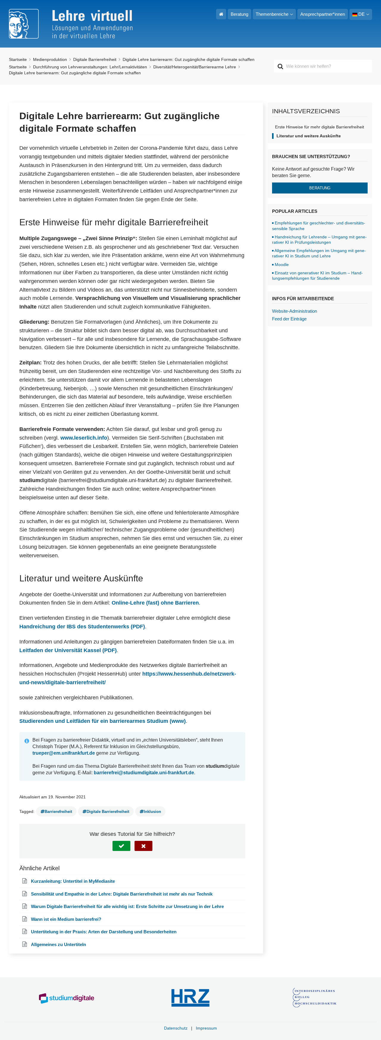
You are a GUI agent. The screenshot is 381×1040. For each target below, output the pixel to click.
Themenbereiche (272, 14)
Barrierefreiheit (58, 811)
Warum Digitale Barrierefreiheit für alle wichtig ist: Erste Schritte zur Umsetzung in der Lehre (127, 906)
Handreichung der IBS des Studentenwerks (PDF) (82, 627)
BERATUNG (319, 188)
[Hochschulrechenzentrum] (190, 998)
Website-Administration (294, 311)
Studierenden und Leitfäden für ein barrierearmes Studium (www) (102, 721)
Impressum (206, 1028)
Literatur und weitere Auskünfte (309, 135)
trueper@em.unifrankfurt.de (63, 753)
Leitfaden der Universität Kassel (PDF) (68, 650)
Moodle (282, 264)
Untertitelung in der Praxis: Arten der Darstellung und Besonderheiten (104, 931)
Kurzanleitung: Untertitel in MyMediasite (73, 881)
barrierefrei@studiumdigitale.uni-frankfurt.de (144, 772)
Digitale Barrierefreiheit (108, 811)
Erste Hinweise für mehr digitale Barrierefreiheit (319, 127)
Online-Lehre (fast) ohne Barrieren (155, 603)
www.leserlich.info (83, 438)
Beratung (239, 14)
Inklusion (152, 811)
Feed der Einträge (289, 318)
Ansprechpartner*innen (322, 14)
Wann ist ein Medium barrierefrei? (66, 919)
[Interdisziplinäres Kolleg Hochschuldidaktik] (314, 998)
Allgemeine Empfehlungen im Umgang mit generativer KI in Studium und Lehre (319, 253)
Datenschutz (176, 1028)
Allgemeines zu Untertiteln (58, 944)
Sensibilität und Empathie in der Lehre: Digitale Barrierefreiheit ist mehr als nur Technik (122, 893)
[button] (121, 846)
